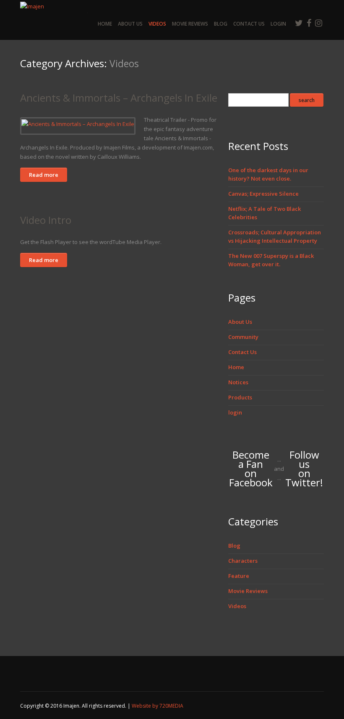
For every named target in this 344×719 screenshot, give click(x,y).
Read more (43, 174)
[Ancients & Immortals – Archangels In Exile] (77, 123)
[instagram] (318, 23)
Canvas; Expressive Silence (263, 193)
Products (240, 397)
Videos (157, 23)
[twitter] (299, 23)
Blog (220, 23)
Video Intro (45, 220)
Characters (243, 560)
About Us (130, 23)
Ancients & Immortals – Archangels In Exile (118, 98)
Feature (238, 576)
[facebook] (309, 23)
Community (243, 337)
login (278, 23)
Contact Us (249, 23)
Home (105, 23)
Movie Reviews (190, 23)
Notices (238, 382)
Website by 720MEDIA (157, 705)
